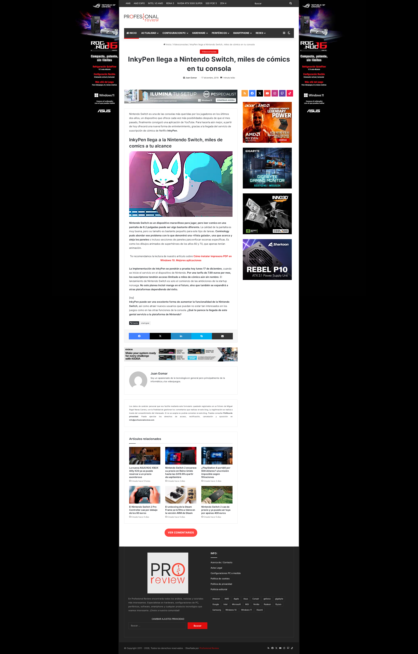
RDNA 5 (170, 3)
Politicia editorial (219, 589)
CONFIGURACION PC (174, 33)
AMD (227, 598)
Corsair (255, 598)
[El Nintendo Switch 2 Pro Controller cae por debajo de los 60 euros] (144, 495)
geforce (267, 598)
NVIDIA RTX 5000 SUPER (189, 3)
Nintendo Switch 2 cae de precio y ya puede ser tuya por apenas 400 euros (215, 509)
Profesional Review (209, 648)
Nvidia (256, 604)
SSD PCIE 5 (211, 3)
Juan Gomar (191, 77)
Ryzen (278, 604)
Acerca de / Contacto (221, 562)
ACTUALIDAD (148, 33)
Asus (245, 598)
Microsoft (236, 604)
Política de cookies (220, 578)
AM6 (128, 3)
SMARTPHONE (241, 33)
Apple (236, 598)
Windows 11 (246, 610)
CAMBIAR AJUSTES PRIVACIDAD (168, 619)
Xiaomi (260, 610)
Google (215, 604)
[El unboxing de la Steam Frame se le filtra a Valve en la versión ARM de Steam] (180, 495)
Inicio (168, 44)
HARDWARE (198, 33)
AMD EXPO (139, 3)
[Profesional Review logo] (141, 18)
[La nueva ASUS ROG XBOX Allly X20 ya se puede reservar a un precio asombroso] (144, 456)
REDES (259, 33)
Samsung (216, 610)
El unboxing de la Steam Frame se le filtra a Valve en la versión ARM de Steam (180, 509)
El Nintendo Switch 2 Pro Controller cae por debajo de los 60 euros (143, 509)
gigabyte (279, 598)
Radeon (267, 604)
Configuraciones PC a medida (226, 573)
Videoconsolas (180, 44)
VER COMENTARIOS (181, 532)
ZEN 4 (223, 3)
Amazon (216, 598)
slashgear (145, 323)
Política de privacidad (221, 584)
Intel (225, 604)
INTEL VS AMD (155, 3)
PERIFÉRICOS (219, 33)
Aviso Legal (216, 567)
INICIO (133, 33)
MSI (247, 604)
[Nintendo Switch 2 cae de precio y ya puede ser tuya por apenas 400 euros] (217, 495)
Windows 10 (231, 610)
